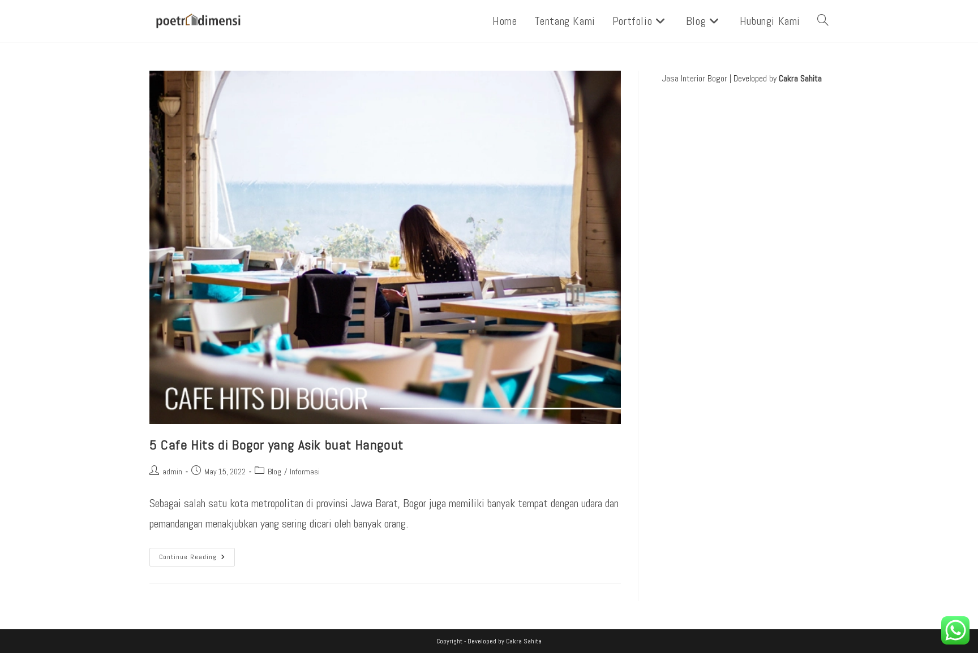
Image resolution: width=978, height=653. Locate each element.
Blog (274, 471)
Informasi (305, 471)
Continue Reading (197, 554)
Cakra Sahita (800, 78)
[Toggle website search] (823, 21)
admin (172, 471)
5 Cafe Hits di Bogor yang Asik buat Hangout (276, 444)
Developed (750, 78)
